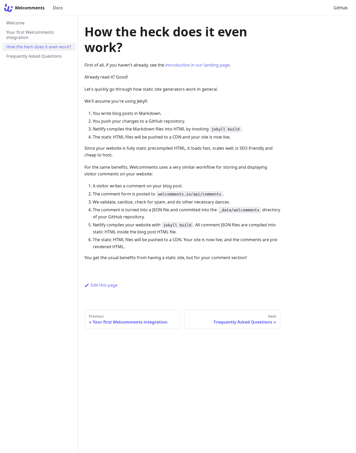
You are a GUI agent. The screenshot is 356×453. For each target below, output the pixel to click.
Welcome (15, 23)
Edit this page (104, 285)
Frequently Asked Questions (34, 56)
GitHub (341, 8)
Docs (58, 8)
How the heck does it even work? (38, 47)
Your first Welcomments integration (30, 34)
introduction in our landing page (197, 65)
